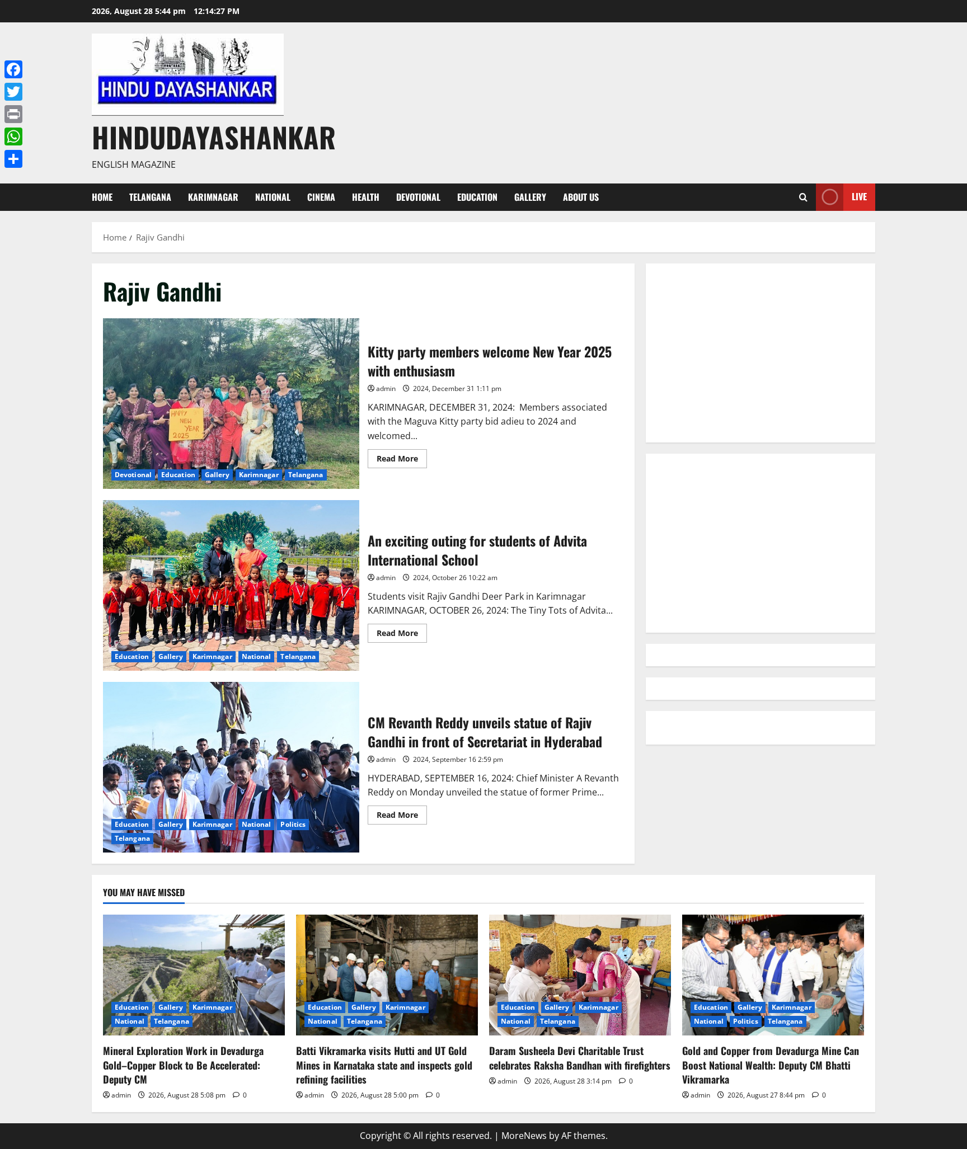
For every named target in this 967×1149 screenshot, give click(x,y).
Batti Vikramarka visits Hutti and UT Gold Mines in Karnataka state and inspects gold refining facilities (384, 1064)
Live (859, 196)
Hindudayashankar (214, 136)
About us (581, 197)
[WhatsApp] (13, 136)
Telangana (150, 197)
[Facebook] (13, 69)
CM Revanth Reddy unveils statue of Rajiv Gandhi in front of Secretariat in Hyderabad (231, 767)
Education (477, 197)
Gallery (530, 197)
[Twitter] (13, 92)
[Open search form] (803, 197)
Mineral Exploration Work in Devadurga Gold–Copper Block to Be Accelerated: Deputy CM (183, 1064)
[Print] (13, 114)
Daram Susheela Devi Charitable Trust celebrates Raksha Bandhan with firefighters (579, 1057)
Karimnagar (213, 197)
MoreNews (524, 1135)
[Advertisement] (760, 353)
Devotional (418, 197)
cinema (321, 197)
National (272, 197)
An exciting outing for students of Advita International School (231, 585)
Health (365, 197)
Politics (293, 824)
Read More (402, 460)
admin (386, 388)
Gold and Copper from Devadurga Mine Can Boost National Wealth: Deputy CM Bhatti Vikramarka (770, 1064)
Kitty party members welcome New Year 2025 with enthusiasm (231, 403)
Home (102, 197)
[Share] (13, 159)
